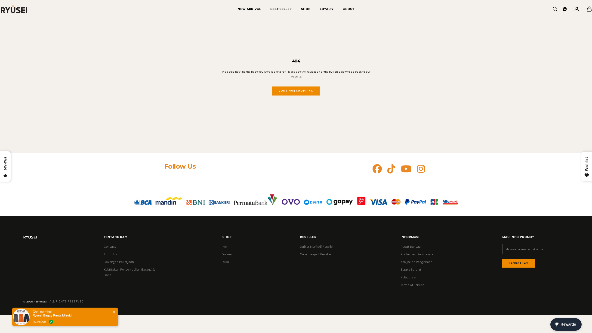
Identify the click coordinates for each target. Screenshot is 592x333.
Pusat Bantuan (411, 247)
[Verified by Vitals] (51, 322)
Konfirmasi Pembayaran (418, 254)
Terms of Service (412, 285)
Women (227, 254)
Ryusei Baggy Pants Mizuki (52, 315)
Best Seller (281, 9)
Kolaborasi (408, 277)
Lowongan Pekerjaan (119, 262)
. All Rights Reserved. (66, 301)
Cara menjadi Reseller (315, 254)
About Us (110, 254)
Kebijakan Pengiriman (416, 262)
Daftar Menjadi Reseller (317, 247)
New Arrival (249, 9)
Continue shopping (296, 90)
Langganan (518, 263)
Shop (306, 9)
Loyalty (327, 9)
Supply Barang (411, 269)
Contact (110, 247)
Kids (225, 262)
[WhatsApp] (564, 9)
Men (225, 247)
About (348, 9)
